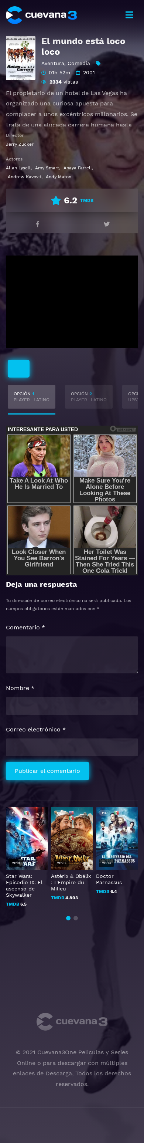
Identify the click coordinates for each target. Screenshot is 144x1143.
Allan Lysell (18, 167)
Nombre (20, 687)
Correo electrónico (36, 729)
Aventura (52, 63)
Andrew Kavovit (24, 176)
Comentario (25, 627)
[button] (68, 918)
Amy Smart (47, 167)
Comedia (79, 63)
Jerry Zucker (20, 144)
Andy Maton (58, 176)
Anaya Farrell (78, 167)
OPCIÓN (31, 396)
